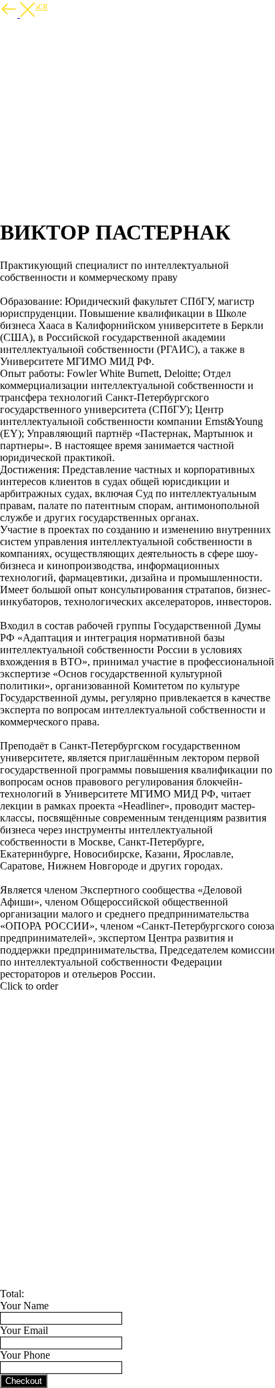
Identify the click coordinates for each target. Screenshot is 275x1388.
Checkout (23, 1381)
